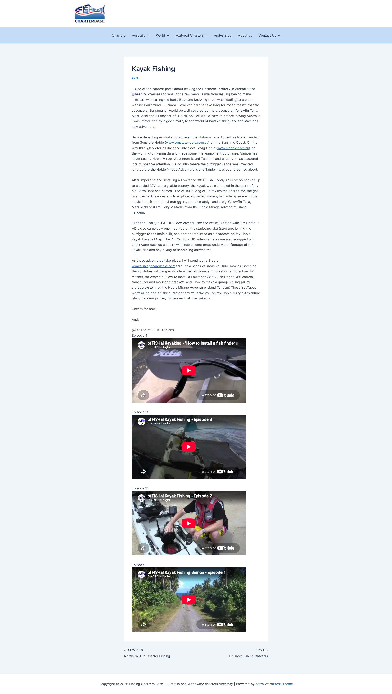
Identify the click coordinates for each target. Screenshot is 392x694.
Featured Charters (190, 35)
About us (245, 35)
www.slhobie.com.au (233, 148)
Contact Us (267, 35)
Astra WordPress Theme (274, 684)
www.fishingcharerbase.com (153, 266)
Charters (118, 35)
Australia (138, 35)
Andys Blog (223, 35)
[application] (147, 35)
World (160, 35)
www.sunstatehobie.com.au (187, 142)
